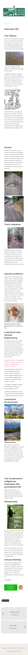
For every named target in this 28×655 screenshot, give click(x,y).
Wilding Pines (5, 600)
